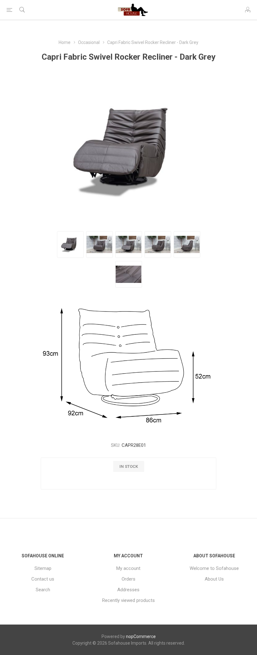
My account (128, 568)
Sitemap (42, 568)
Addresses (128, 590)
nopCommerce (141, 636)
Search (43, 590)
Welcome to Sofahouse (214, 568)
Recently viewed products (128, 600)
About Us (214, 579)
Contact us (42, 579)
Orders (128, 579)
